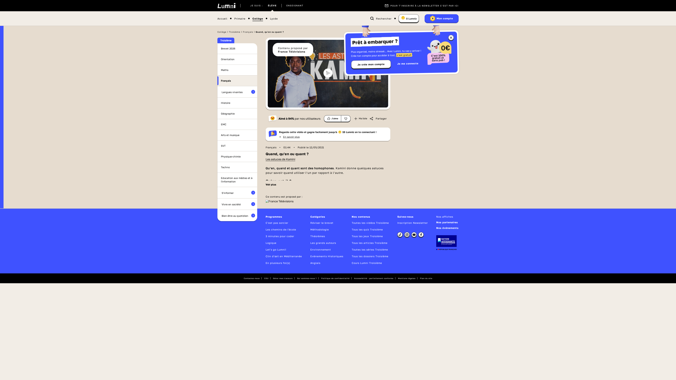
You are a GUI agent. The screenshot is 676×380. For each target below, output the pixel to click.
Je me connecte (407, 63)
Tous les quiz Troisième (367, 229)
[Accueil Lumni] (226, 5)
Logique (271, 242)
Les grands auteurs (323, 242)
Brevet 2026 (228, 48)
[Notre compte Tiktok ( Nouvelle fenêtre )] (400, 234)
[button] (328, 73)
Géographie (228, 113)
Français (248, 32)
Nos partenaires (447, 222)
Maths (224, 69)
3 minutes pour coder (280, 236)
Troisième (234, 32)
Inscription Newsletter (412, 222)
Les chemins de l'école (281, 229)
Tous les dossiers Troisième (370, 256)
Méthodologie (319, 229)
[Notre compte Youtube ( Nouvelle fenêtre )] (414, 234)
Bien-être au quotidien (235, 215)
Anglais (315, 262)
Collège (257, 18)
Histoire (225, 102)
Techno (225, 167)
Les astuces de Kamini (280, 159)
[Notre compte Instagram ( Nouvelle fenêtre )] (407, 234)
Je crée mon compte (371, 64)
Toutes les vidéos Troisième (370, 222)
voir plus (271, 184)
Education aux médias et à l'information (236, 179)
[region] (328, 73)
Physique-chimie (231, 156)
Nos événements (447, 227)
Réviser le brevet (321, 222)
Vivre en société (231, 204)
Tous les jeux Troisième (367, 236)
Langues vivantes (232, 92)
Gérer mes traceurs (283, 278)
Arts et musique (230, 135)
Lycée (274, 18)
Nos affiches (444, 216)
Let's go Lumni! (276, 249)
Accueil (222, 18)
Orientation (227, 59)
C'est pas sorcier (277, 222)
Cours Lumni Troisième (367, 262)
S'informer (228, 192)
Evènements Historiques (326, 256)
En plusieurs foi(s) (278, 262)
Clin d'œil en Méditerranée (284, 256)
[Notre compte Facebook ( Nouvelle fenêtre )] (421, 234)
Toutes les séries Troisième (370, 249)
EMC (223, 124)
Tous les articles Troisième (369, 242)
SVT (223, 145)
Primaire (239, 18)
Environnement (320, 249)
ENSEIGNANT (294, 6)
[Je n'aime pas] (345, 118)
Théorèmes (317, 236)
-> (289, 136)
